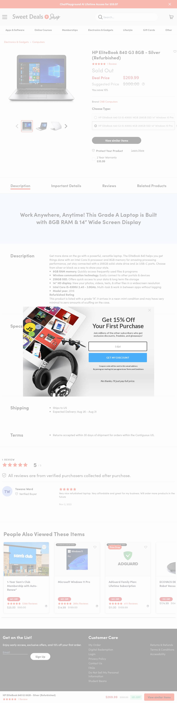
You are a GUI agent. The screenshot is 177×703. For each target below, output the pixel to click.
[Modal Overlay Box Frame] (88, 351)
